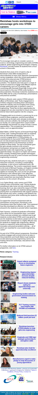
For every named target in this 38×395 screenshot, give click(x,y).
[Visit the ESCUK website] (30, 382)
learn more (25, 394)
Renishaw (3, 66)
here (14, 248)
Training (15, 252)
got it (32, 394)
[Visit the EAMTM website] (21, 382)
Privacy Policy (19, 372)
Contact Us (27, 372)
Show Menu (20, 17)
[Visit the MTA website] (10, 382)
